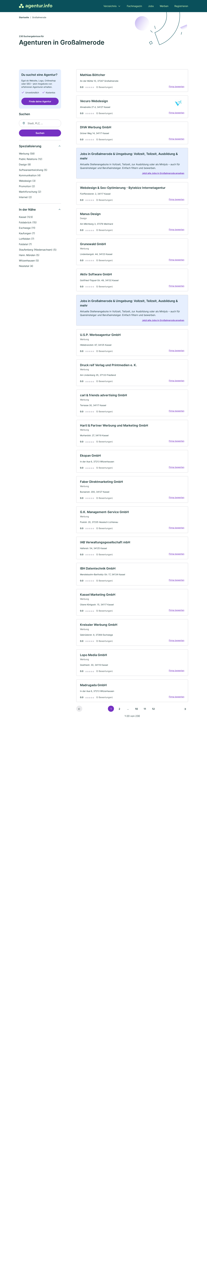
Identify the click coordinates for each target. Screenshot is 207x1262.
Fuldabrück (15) (28, 222)
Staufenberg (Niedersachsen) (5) (38, 249)
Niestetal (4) (26, 265)
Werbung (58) (27, 153)
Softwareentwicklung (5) (33, 169)
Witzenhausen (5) (29, 260)
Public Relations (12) (30, 159)
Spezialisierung (30, 146)
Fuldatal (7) (25, 244)
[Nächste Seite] (185, 709)
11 (145, 708)
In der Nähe (27, 209)
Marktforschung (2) (30, 191)
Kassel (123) (26, 216)
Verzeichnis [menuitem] (110, 6)
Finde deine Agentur (40, 101)
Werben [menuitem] (164, 6)
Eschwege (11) (27, 227)
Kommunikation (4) (30, 175)
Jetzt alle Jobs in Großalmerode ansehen (163, 173)
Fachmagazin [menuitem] (134, 6)
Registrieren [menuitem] (181, 6)
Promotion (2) (27, 186)
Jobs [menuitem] (151, 6)
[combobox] (40, 123)
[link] (132, 80)
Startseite (24, 17)
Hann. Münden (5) (29, 255)
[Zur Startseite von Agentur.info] (35, 6)
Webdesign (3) (27, 180)
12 (153, 708)
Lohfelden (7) (26, 238)
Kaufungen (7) (27, 233)
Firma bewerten (176, 86)
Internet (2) (25, 197)
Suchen (40, 133)
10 (136, 708)
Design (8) (25, 164)
